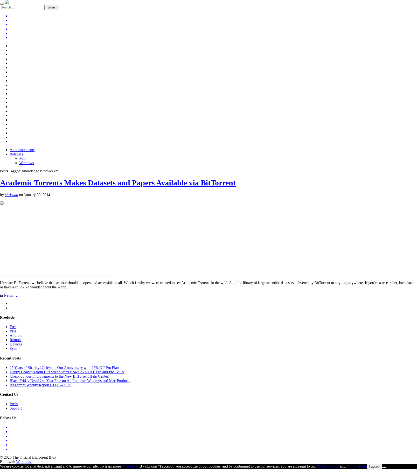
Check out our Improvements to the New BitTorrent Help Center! (59, 376)
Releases (16, 154)
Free (13, 327)
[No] (384, 467)
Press (14, 404)
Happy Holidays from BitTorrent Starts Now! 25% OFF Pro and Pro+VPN (67, 372)
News (8, 295)
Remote (15, 340)
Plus (13, 331)
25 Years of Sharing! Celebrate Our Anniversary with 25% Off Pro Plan (64, 368)
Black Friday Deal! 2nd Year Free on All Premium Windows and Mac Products (70, 381)
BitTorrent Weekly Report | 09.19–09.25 (40, 385)
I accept (374, 466)
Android (16, 335)
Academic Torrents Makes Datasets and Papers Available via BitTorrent (118, 182)
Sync (13, 348)
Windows (26, 163)
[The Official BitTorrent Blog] (7, 2)
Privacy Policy (328, 466)
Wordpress (24, 462)
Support (16, 408)
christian (11, 195)
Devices (16, 344)
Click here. (130, 466)
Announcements (22, 150)
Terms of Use (357, 466)
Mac (22, 158)
